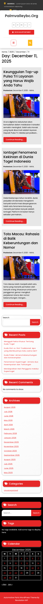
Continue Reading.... (15, 139)
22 (5, 573)
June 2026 (8, 416)
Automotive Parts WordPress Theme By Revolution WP (21, 599)
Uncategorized (11, 490)
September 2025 (12, 455)
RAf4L (32, 90)
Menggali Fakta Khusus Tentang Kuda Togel (19, 342)
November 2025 (11, 446)
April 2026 (8, 424)
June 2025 (8, 468)
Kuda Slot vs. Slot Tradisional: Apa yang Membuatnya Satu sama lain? (20, 349)
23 (10, 573)
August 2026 (9, 407)
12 (27, 563)
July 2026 (8, 411)
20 (33, 568)
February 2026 (10, 433)
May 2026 (8, 420)
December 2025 (11, 442)
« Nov (4, 584)
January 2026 (10, 438)
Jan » (10, 584)
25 (21, 573)
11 (21, 563)
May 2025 (8, 472)
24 (16, 573)
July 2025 (8, 464)
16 (10, 568)
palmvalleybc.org (21, 15)
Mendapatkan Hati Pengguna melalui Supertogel (21, 370)
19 (27, 568)
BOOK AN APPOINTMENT (23, 32)
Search (6, 317)
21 (38, 568)
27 (33, 573)
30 (10, 577)
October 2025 (10, 451)
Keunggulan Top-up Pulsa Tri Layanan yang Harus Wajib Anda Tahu (20, 78)
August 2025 (10, 459)
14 (38, 563)
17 (16, 568)
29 (5, 577)
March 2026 (9, 429)
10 (16, 563)
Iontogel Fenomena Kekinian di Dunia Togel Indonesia (20, 157)
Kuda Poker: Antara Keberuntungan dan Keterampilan (20, 356)
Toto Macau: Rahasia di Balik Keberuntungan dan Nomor (21, 241)
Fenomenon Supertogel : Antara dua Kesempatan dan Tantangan (21, 363)
